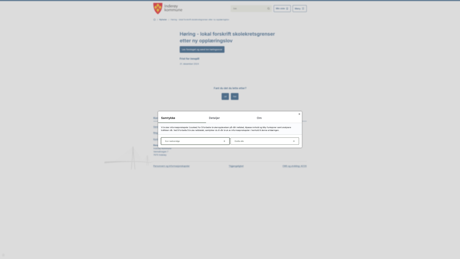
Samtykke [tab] (168, 118)
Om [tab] (259, 118)
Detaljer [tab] (214, 118)
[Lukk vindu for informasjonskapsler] (299, 114)
